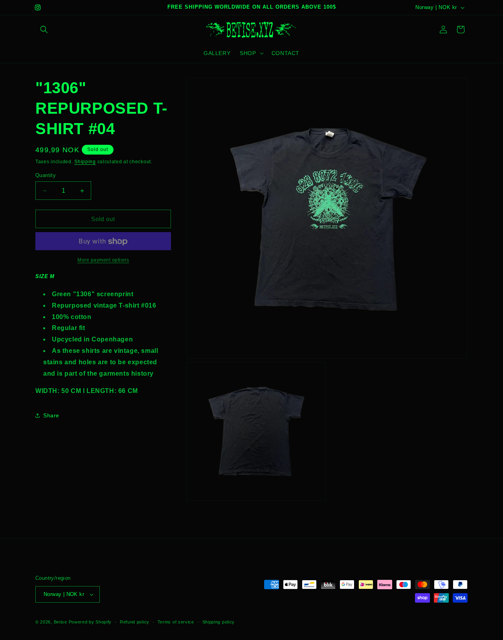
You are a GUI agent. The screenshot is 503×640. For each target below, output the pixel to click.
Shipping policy (218, 622)
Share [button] (51, 415)
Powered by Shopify (90, 622)
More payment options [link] (103, 260)
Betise (60, 622)
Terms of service (176, 622)
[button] (44, 29)
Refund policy (134, 622)
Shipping (85, 161)
